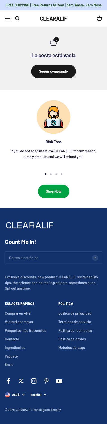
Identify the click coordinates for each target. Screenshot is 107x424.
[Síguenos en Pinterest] (46, 381)
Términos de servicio (74, 322)
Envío (9, 365)
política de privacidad (74, 313)
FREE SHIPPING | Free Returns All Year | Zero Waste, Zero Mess (54, 5)
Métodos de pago (71, 347)
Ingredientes (15, 347)
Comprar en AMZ (18, 313)
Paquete (11, 356)
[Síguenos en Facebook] (8, 381)
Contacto (12, 339)
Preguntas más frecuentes (25, 330)
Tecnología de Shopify (46, 409)
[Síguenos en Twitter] (21, 381)
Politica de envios (72, 339)
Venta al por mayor (19, 322)
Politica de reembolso (75, 330)
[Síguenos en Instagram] (33, 381)
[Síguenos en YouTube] (59, 381)
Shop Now (53, 191)
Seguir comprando (53, 71)
